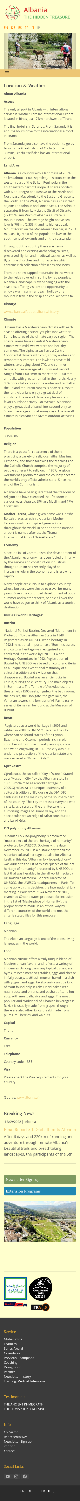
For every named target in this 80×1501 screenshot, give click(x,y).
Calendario (12, 1353)
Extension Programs (23, 1191)
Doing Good (13, 1367)
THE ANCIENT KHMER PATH (23, 1404)
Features (10, 1344)
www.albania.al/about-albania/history (31, 311)
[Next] (72, 51)
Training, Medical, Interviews (24, 1381)
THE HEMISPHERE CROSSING (24, 1409)
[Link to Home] (40, 12)
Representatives (16, 1437)
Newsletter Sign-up (22, 1179)
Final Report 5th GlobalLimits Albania (40, 1129)
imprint (9, 1446)
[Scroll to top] (71, 1492)
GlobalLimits (13, 1339)
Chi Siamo (11, 1432)
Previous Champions (19, 1358)
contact (9, 1451)
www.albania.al (27, 1097)
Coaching (10, 1362)
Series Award (13, 1348)
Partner (9, 1372)
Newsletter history (17, 1376)
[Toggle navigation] (7, 72)
